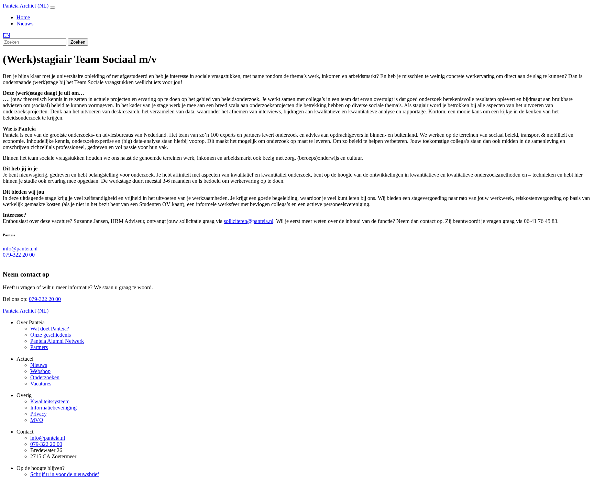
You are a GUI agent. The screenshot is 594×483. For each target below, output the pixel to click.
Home (23, 17)
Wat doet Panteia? (49, 329)
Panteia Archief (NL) (25, 6)
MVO (36, 420)
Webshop (40, 371)
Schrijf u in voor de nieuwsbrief (64, 474)
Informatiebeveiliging (53, 408)
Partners (39, 347)
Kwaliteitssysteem (49, 401)
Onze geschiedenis (50, 335)
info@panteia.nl (20, 248)
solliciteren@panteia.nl (248, 221)
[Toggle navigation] (52, 8)
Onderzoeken (44, 377)
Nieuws (24, 23)
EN (6, 35)
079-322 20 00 (19, 255)
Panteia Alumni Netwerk (57, 341)
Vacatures (40, 383)
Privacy (38, 414)
